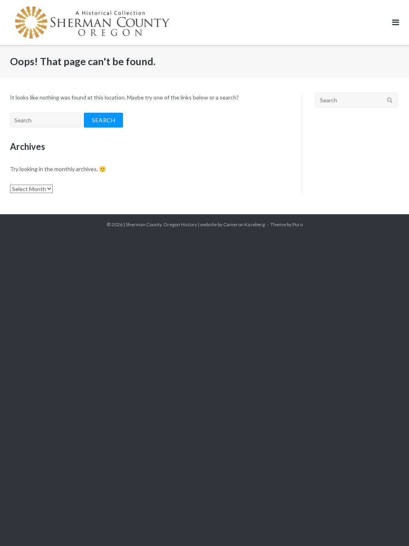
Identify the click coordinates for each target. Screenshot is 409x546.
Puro (297, 224)
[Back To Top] (389, 527)
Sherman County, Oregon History (161, 224)
